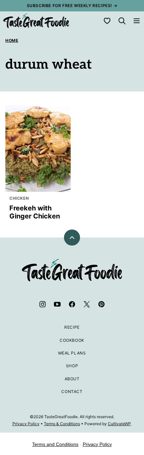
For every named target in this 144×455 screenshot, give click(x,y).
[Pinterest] (101, 304)
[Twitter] (86, 304)
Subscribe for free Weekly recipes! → (72, 5)
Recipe (72, 327)
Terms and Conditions (55, 444)
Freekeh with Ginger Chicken (34, 212)
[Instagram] (42, 304)
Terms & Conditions (62, 423)
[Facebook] (72, 304)
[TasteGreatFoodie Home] (36, 20)
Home (11, 40)
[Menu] (136, 20)
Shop (72, 365)
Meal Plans (72, 352)
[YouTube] (57, 304)
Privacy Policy (26, 423)
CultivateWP (119, 423)
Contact (71, 391)
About (72, 378)
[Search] (122, 20)
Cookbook (72, 340)
